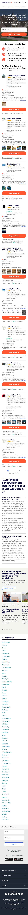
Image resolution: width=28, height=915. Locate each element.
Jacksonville (5, 684)
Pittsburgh (5, 775)
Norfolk (4, 806)
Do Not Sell (15, 900)
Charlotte (5, 744)
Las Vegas (5, 732)
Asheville (5, 741)
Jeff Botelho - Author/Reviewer (10, 604)
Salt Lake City (6, 803)
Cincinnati (5, 755)
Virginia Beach (6, 811)
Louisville (5, 704)
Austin (4, 786)
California (9, 900)
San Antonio (6, 800)
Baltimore (5, 710)
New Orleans (6, 707)
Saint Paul (5, 724)
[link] (14, 81)
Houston (4, 797)
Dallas (4, 789)
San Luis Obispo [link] (14, 7)
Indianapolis (5, 701)
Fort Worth (5, 794)
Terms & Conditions (14, 904)
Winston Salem (6, 752)
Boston (4, 713)
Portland (4, 766)
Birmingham (6, 642)
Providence (5, 777)
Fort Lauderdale (7, 682)
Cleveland (5, 758)
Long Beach (5, 653)
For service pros (7, 875)
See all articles (8, 588)
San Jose (4, 670)
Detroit (4, 715)
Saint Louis (5, 729)
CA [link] (8, 7)
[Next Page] (25, 470)
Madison (4, 817)
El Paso (4, 791)
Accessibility (22, 900)
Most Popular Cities (8, 827)
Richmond (5, 808)
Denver (4, 673)
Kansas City (5, 727)
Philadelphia (6, 772)
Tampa (4, 693)
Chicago (4, 698)
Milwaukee (5, 820)
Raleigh (4, 749)
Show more (23, 100)
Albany (4, 735)
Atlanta (4, 696)
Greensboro (6, 746)
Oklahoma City (6, 763)
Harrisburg (5, 769)
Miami (4, 687)
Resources (5, 881)
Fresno (4, 651)
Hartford (4, 676)
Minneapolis (5, 721)
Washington (5, 679)
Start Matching (14, 34)
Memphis (5, 780)
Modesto (5, 659)
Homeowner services (9, 870)
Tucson (4, 648)
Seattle (4, 814)
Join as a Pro (17, 2)
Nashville (4, 783)
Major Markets (8, 638)
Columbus (5, 760)
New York (5, 738)
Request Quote (14, 109)
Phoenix (4, 645)
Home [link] (3, 7)
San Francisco (6, 668)
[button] (4, 104)
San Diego (5, 665)
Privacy (5, 900)
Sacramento (6, 662)
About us (5, 886)
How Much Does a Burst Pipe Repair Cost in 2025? (10, 611)
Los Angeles (6, 656)
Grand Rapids (6, 718)
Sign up (14, 844)
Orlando (4, 690)
